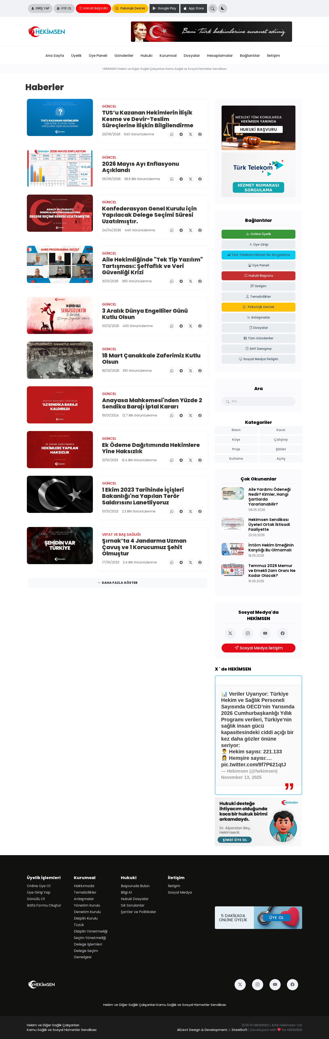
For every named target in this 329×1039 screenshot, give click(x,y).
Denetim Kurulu (87, 912)
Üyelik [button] (76, 55)
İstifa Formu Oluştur (44, 905)
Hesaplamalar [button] (220, 55)
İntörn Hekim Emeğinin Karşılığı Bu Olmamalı (271, 547)
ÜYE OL (66, 8)
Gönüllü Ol (36, 899)
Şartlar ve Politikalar (138, 912)
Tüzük (79, 925)
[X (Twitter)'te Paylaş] (190, 134)
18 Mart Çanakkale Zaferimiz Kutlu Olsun (151, 358)
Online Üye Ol (38, 886)
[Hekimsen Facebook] (284, 633)
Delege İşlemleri (88, 944)
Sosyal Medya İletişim (261, 648)
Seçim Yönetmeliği (90, 938)
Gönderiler (123, 55)
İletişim (273, 55)
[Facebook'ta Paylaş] (199, 134)
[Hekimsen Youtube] (267, 633)
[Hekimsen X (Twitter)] (232, 633)
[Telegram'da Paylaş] (181, 134)
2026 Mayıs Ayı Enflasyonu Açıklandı (140, 167)
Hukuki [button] (146, 55)
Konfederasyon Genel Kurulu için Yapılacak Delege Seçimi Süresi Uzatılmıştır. (149, 215)
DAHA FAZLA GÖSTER (120, 583)
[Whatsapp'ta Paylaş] (171, 134)
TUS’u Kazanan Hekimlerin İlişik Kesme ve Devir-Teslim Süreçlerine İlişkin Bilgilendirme (147, 119)
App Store (196, 8)
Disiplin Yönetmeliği (90, 931)
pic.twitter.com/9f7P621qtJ (253, 764)
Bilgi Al (126, 892)
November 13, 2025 (241, 777)
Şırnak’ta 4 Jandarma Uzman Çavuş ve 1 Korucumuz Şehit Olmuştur (144, 547)
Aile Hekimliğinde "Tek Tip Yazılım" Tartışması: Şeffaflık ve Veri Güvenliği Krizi (152, 266)
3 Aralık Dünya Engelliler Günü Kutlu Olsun (145, 314)
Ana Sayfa (54, 55)
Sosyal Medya (180, 892)
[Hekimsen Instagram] (249, 633)
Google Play (166, 8)
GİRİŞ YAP (42, 8)
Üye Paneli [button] (98, 55)
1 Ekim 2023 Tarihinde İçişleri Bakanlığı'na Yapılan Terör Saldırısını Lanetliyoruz (143, 496)
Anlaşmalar (84, 899)
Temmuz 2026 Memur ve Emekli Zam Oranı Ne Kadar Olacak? (271, 570)
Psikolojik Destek (132, 8)
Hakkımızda (84, 886)
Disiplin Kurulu (86, 918)
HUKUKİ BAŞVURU (95, 8)
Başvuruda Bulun (135, 886)
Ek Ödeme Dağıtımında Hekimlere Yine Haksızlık (151, 448)
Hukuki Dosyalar (135, 899)
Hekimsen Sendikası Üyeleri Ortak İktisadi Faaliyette (269, 524)
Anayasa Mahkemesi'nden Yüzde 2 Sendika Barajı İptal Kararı (152, 403)
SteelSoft (240, 1030)
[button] (222, 8)
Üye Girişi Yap (38, 892)
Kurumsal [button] (168, 55)
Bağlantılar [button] (250, 55)
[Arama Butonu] (212, 8)
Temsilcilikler (85, 892)
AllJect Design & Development (202, 1030)
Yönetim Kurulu (87, 905)
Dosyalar (192, 55)
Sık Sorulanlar (133, 905)
